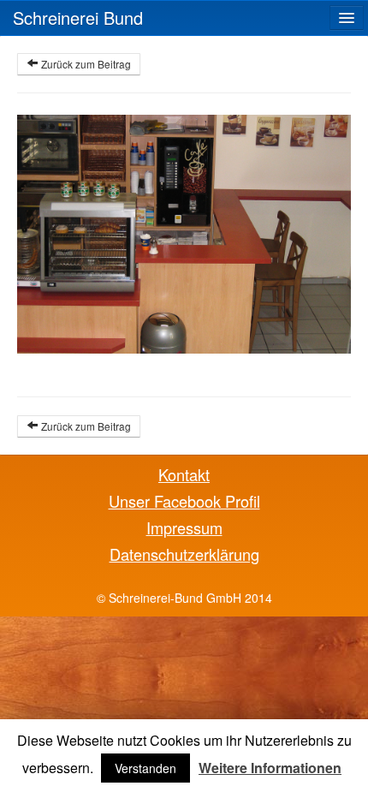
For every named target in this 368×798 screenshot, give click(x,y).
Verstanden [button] (145, 768)
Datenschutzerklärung (184, 554)
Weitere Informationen (270, 768)
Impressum (184, 527)
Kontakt (184, 474)
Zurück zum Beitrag (85, 64)
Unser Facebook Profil (184, 501)
